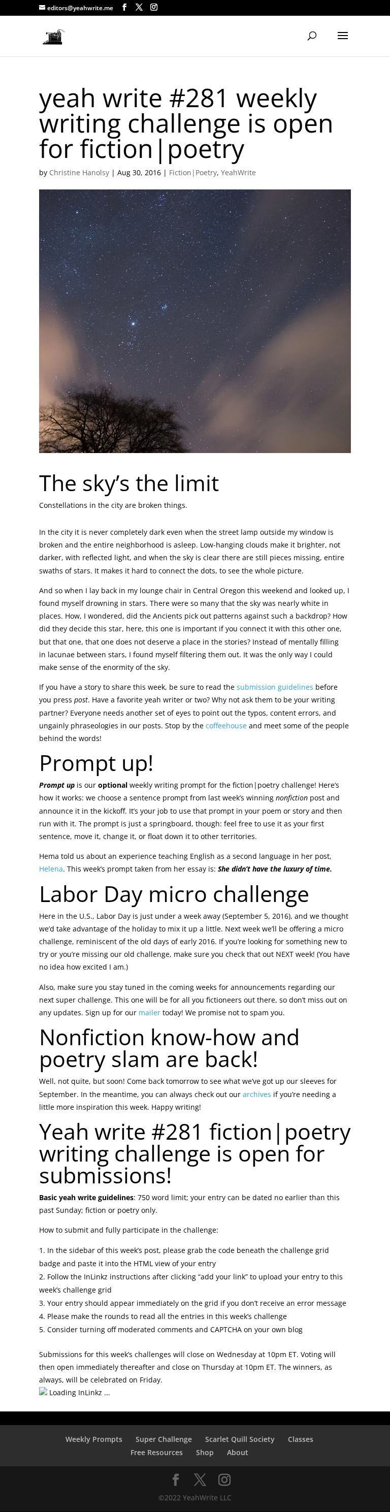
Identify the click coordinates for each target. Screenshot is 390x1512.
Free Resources (157, 1452)
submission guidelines (275, 687)
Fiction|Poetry (193, 172)
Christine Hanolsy (79, 172)
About (237, 1452)
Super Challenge (164, 1439)
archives (257, 1094)
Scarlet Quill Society (240, 1439)
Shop (205, 1452)
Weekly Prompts (94, 1439)
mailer (149, 1012)
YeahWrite (238, 172)
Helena (51, 869)
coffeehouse (226, 725)
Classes (300, 1439)
